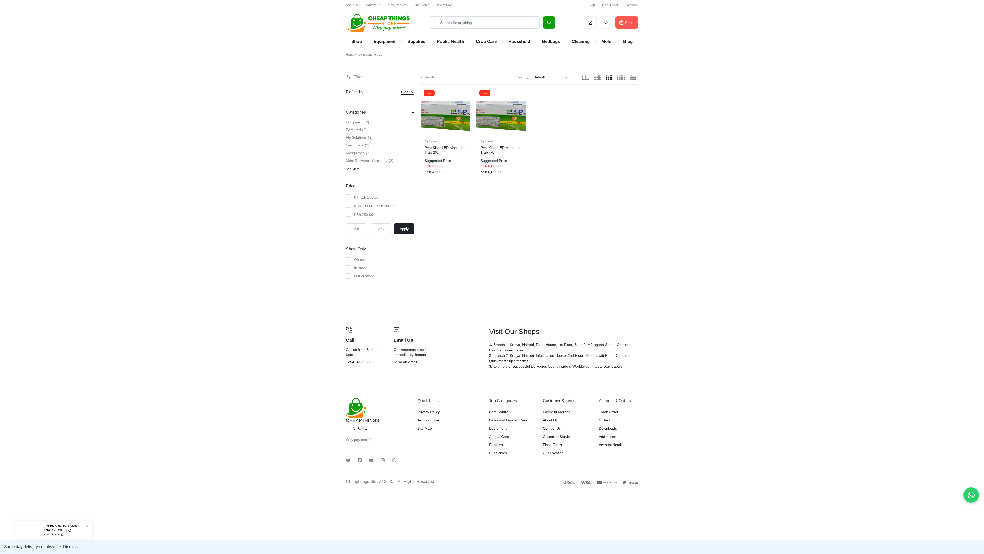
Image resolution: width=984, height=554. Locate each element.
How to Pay (444, 5)
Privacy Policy (428, 412)
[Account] (591, 22)
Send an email (438, 346)
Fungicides (498, 453)
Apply (404, 229)
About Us (352, 5)
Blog (592, 5)
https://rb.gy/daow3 (606, 366)
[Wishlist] (606, 22)
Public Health (450, 41)
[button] (424, 111)
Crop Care (486, 41)
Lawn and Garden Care (508, 420)
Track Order (610, 5)
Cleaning (581, 41)
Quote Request (396, 5)
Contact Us (372, 5)
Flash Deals (552, 445)
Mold (606, 41)
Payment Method (556, 412)
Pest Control (499, 412)
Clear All (407, 92)
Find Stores (421, 5)
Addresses (607, 436)
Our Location (553, 453)
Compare (631, 5)
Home (350, 54)
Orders (604, 420)
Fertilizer (496, 445)
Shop (356, 41)
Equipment (385, 41)
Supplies (416, 41)
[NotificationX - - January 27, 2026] (53, 530)
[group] (445, 111)
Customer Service (557, 436)
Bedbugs (551, 41)
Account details (611, 445)
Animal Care (499, 436)
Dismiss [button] (70, 547)
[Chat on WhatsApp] (971, 495)
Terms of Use (428, 420)
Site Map (424, 428)
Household (519, 41)
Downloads (608, 428)
